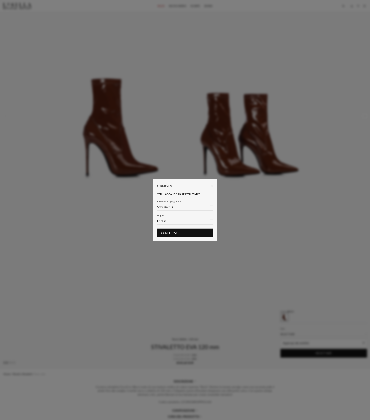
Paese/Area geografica (169, 201)
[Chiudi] (210, 185)
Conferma (169, 233)
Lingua (160, 215)
